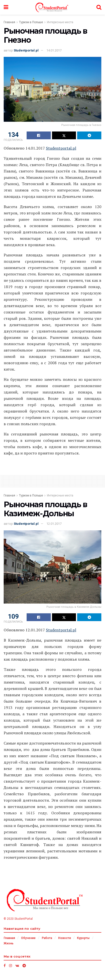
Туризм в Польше (31, 22)
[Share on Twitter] (64, 135)
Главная (9, 22)
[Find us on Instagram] (10, 965)
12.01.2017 (54, 523)
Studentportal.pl (26, 50)
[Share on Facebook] (39, 135)
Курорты (83, 938)
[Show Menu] (6, 7)
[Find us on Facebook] (5, 965)
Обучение (28, 938)
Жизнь (8, 943)
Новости (64, 938)
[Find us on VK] (17, 965)
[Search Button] (98, 7)
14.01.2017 (54, 50)
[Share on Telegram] (89, 135)
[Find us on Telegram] (24, 965)
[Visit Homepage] (52, 7)
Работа (47, 938)
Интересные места (60, 22)
